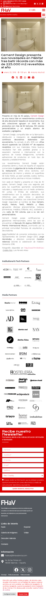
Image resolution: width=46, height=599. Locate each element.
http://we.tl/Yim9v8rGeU (34, 248)
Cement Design (37, 116)
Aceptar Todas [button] (23, 594)
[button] (43, 10)
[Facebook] (35, 4)
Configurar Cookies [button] (9, 594)
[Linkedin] (42, 4)
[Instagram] (40, 4)
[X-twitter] (37, 4)
